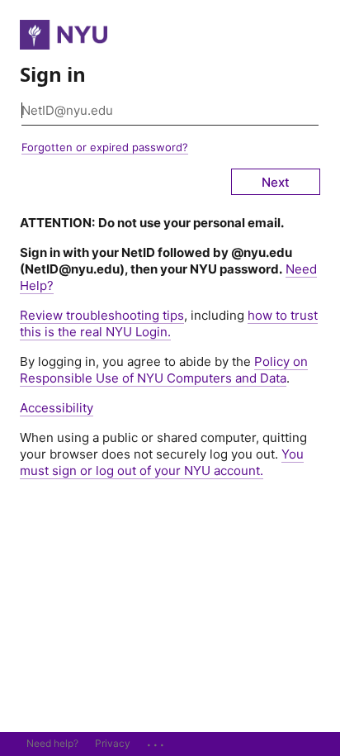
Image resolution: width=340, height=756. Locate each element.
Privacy (112, 743)
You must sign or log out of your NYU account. (162, 462)
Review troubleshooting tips (102, 315)
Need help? (52, 743)
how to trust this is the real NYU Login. (169, 323)
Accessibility (56, 408)
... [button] (157, 741)
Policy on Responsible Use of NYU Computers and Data (164, 370)
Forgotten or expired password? (104, 147)
